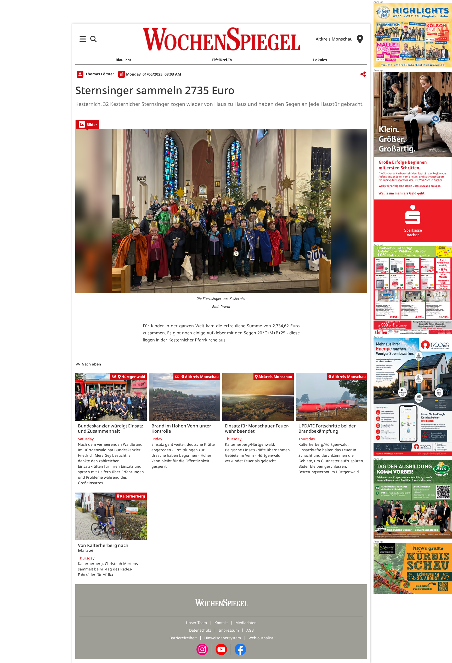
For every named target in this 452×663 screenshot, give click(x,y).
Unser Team (196, 622)
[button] (83, 39)
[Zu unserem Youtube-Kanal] (221, 649)
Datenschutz (200, 630)
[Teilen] (363, 74)
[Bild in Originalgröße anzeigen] (221, 211)
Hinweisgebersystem (222, 637)
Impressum (229, 630)
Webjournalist (260, 637)
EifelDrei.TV (222, 59)
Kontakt (221, 622)
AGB (250, 630)
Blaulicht (123, 59)
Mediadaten (246, 622)
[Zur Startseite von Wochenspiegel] (221, 38)
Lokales (320, 59)
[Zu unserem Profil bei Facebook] (240, 649)
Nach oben (91, 364)
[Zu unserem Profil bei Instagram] (202, 649)
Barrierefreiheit (183, 637)
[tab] (87, 124)
